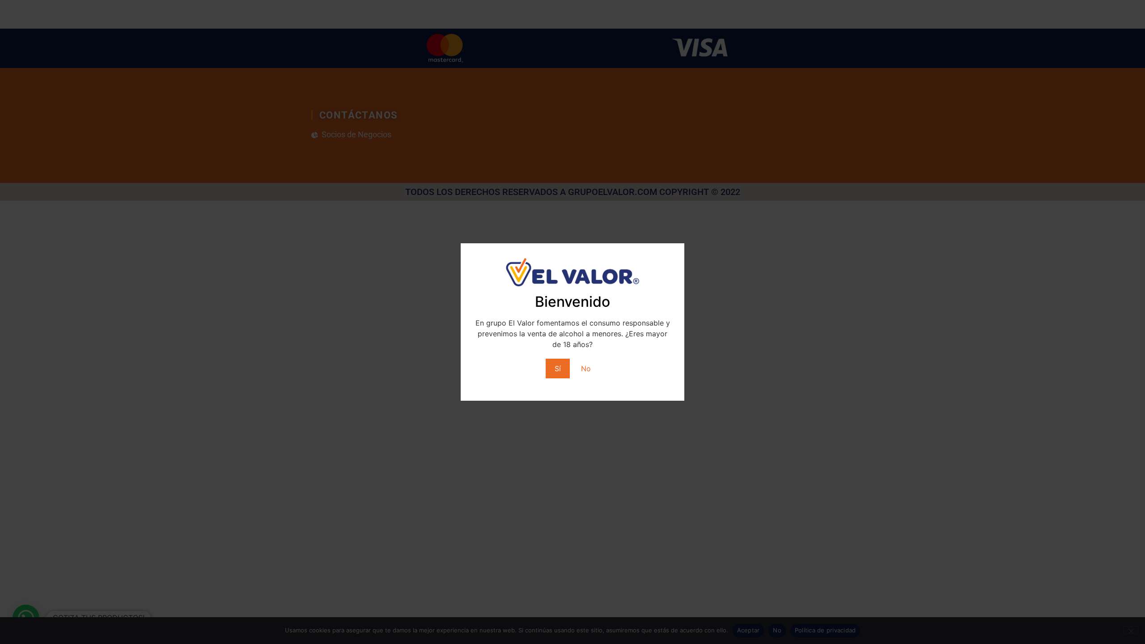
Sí (558, 368)
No (586, 368)
